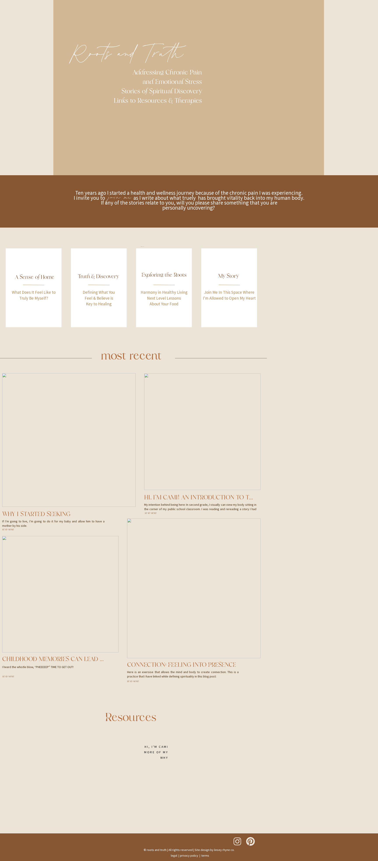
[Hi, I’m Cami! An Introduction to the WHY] (202, 431)
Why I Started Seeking (36, 514)
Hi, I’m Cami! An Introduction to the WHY (207, 497)
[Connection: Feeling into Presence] (194, 588)
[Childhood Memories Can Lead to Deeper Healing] (60, 594)
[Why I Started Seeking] (69, 440)
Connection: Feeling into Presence (181, 664)
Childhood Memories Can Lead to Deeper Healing (79, 659)
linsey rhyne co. (224, 850)
